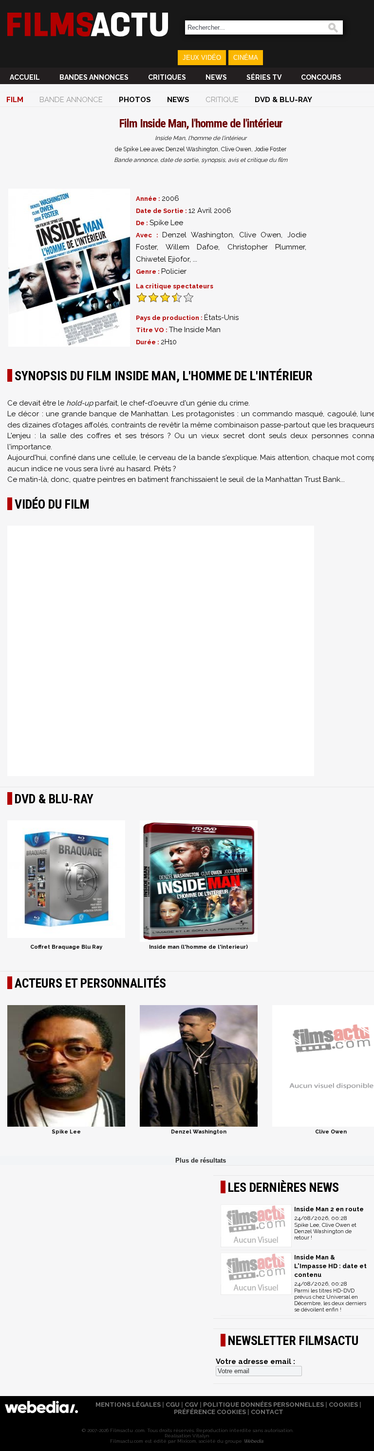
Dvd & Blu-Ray (283, 99)
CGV (191, 1404)
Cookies (343, 1404)
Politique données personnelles (263, 1404)
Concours (321, 77)
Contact (267, 1412)
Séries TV (263, 77)
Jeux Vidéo (202, 57)
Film (14, 99)
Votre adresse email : (255, 1361)
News (216, 77)
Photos (135, 99)
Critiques (167, 77)
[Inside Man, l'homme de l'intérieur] (69, 268)
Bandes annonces (94, 77)
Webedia (253, 1441)
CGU (173, 1404)
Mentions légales (128, 1404)
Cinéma (245, 57)
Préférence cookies (210, 1412)
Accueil (25, 77)
